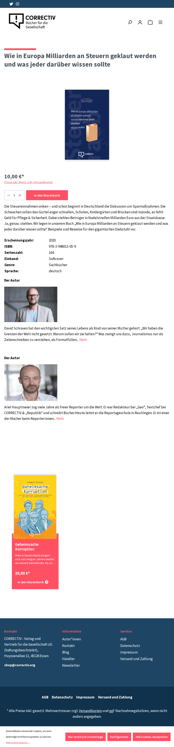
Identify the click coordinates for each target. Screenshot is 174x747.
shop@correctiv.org (19, 665)
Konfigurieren (119, 737)
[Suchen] (130, 22)
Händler (68, 658)
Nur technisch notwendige (85, 737)
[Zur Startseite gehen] (32, 21)
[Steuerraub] (87, 125)
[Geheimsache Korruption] (35, 507)
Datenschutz (130, 645)
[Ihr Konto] (140, 22)
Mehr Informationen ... (18, 742)
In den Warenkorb (47, 195)
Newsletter (71, 665)
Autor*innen (71, 639)
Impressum (129, 652)
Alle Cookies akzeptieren (152, 737)
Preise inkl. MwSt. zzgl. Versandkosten (28, 182)
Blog (65, 652)
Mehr (83, 339)
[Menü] (160, 22)
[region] (87, 124)
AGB (123, 639)
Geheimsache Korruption (27, 546)
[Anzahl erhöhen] (19, 195)
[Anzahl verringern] (8, 195)
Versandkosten (90, 710)
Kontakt (68, 645)
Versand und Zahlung (136, 658)
